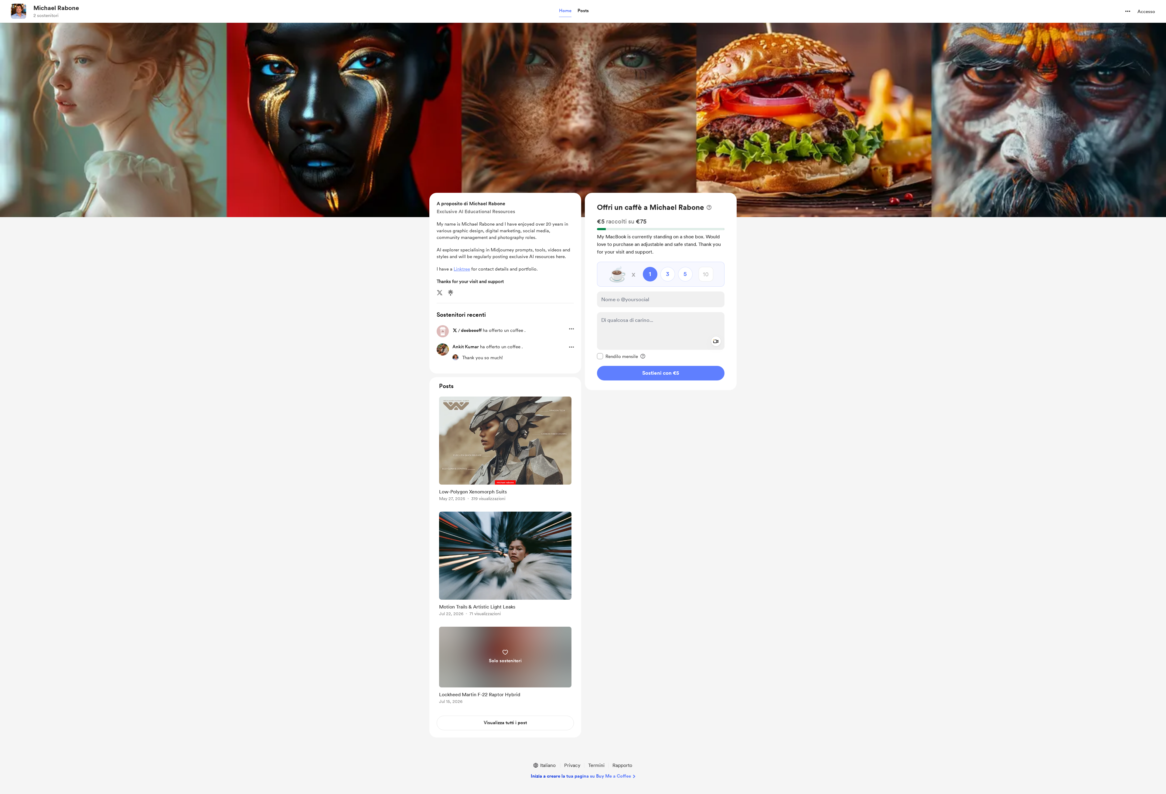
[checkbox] (617, 356)
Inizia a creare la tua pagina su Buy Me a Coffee (581, 776)
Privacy (572, 765)
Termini (596, 765)
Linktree (462, 269)
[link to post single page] (505, 450)
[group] (505, 450)
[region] (661, 291)
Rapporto (622, 765)
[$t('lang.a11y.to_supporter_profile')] (455, 357)
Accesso (1146, 11)
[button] (565, 11)
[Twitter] (440, 293)
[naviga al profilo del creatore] (18, 11)
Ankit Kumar (465, 346)
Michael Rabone (56, 8)
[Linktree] (451, 293)
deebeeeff (471, 330)
